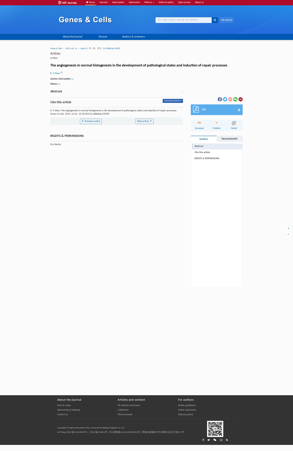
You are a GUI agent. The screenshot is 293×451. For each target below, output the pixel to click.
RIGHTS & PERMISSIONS (207, 158)
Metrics (148, 2)
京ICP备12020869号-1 (77, 432)
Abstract (199, 146)
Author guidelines (186, 405)
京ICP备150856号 (98, 432)
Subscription (118, 2)
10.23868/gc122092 (111, 48)
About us (199, 2)
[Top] (288, 229)
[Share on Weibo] (230, 99)
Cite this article (202, 152)
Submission (134, 2)
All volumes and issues (129, 405)
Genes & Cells (56, 48)
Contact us (62, 414)
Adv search (226, 20)
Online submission (187, 410)
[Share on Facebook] (219, 99)
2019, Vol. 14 (71, 48)
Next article (143, 121)
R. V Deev (55, 73)
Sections (203, 139)
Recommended (229, 139)
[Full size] (288, 235)
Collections (123, 410)
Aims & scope (64, 405)
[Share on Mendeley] (240, 99)
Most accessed (125, 414)
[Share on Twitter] (224, 99)
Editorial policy (166, 2)
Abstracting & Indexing (68, 410)
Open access (184, 2)
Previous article (92, 121)
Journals (103, 2)
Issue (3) (84, 48)
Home (91, 2)
